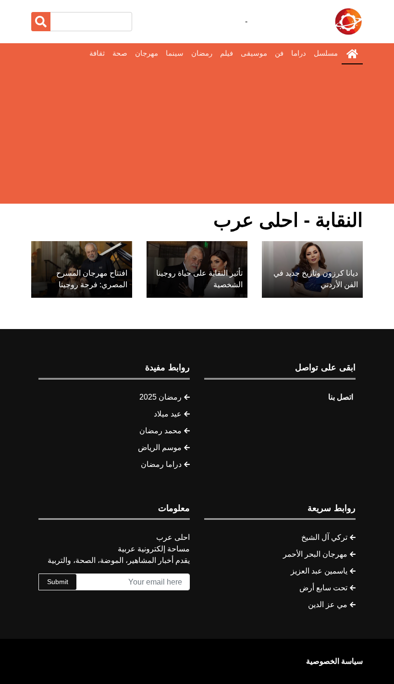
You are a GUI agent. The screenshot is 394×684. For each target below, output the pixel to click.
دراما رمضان (161, 464)
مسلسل (326, 53)
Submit (57, 582)
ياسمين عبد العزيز (319, 571)
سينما (175, 53)
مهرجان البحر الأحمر (315, 554)
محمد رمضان (160, 431)
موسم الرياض (160, 447)
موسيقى (254, 53)
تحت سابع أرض (323, 588)
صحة (119, 53)
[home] (352, 53)
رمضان (201, 53)
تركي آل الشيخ (324, 537)
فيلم (226, 53)
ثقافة (97, 53)
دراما (298, 53)
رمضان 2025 (160, 397)
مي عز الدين (327, 604)
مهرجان (146, 53)
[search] (40, 21)
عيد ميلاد (168, 414)
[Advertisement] (197, 136)
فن (279, 53)
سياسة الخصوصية (334, 661)
